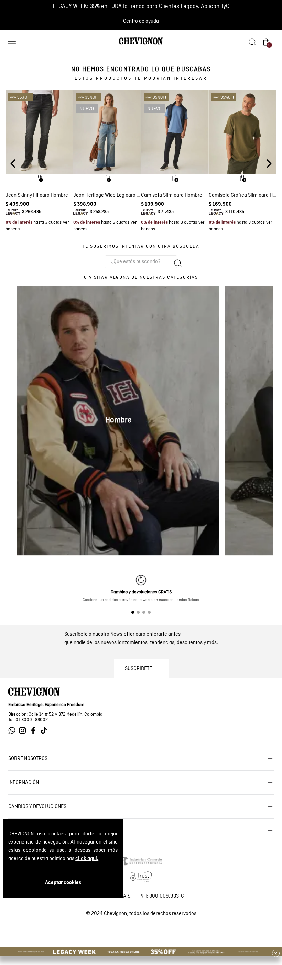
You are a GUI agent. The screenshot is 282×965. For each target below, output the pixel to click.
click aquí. (86, 858)
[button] (12, 42)
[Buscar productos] (178, 263)
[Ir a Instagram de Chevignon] (24, 730)
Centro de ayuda (141, 21)
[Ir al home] (141, 44)
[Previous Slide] (13, 163)
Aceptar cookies (63, 883)
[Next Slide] (268, 163)
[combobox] (141, 261)
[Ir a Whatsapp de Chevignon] (13, 730)
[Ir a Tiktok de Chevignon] (45, 730)
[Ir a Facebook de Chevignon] (35, 730)
